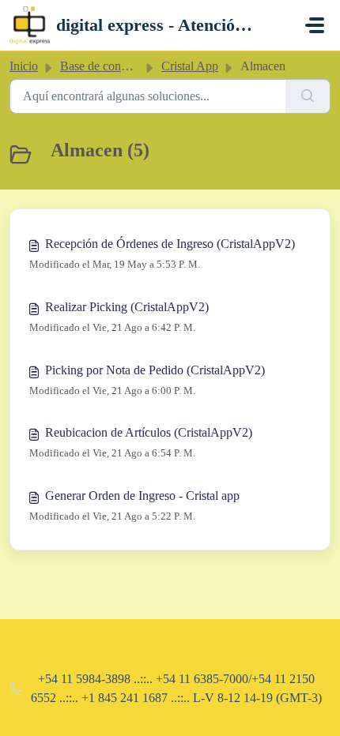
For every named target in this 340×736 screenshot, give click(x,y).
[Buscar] (308, 96)
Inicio (23, 66)
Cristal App (189, 66)
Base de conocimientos (117, 66)
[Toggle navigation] (315, 25)
